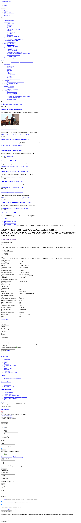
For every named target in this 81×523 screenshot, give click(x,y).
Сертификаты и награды (13, 29)
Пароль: (3, 475)
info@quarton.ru (5, 409)
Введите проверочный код (8, 347)
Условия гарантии (12, 50)
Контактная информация (10, 58)
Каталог (6, 220)
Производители (11, 32)
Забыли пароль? (12, 482)
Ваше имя (4, 345)
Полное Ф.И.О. (5, 437)
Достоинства (4, 337)
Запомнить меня (5, 478)
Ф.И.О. (3, 459)
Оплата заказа (10, 45)
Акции (6, 5)
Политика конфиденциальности (15, 39)
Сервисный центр (12, 49)
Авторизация (4, 509)
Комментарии (4, 344)
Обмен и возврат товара (13, 55)
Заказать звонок (15, 62)
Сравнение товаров (9, 13)
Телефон (3, 440)
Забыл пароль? (12, 509)
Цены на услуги (11, 56)
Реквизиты (10, 35)
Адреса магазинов (9, 20)
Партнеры (9, 33)
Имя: (2, 487)
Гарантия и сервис (9, 47)
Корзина (6, 11)
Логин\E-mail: (4, 472)
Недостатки (4, 340)
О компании (7, 22)
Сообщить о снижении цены (8, 239)
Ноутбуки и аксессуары (10, 221)
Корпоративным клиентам (11, 40)
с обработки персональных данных (16, 502)
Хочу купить (7, 12)
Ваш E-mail (4, 420)
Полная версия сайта (6, 415)
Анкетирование (11, 42)
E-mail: (3, 490)
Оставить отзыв (5, 319)
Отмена (9, 350)
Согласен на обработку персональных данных (13, 446)
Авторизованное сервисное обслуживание (18, 53)
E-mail (2, 443)
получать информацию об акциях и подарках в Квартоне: (19, 499)
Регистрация (4, 482)
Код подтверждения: (6, 517)
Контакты (9, 27)
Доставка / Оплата (9, 43)
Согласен (3, 502)
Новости (9, 25)
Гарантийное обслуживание (14, 52)
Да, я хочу (3, 499)
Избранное (7, 15)
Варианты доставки (12, 46)
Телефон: (3, 496)
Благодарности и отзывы (13, 36)
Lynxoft (12, 417)
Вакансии (9, 30)
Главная (6, 218)
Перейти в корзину (18, 457)
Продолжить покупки (6, 457)
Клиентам (6, 37)
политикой (10, 502)
